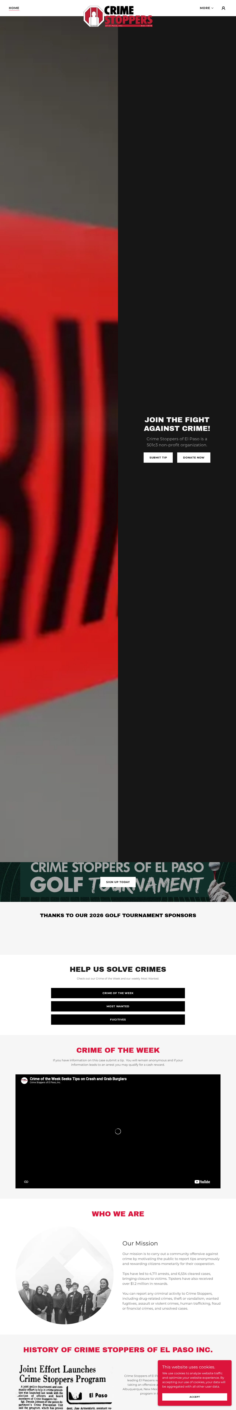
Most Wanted (118, 1006)
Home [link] (14, 8)
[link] (118, 7)
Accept (195, 1396)
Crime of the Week (118, 993)
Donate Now (193, 457)
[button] (207, 8)
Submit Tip (158, 457)
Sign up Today (118, 882)
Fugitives (118, 1019)
